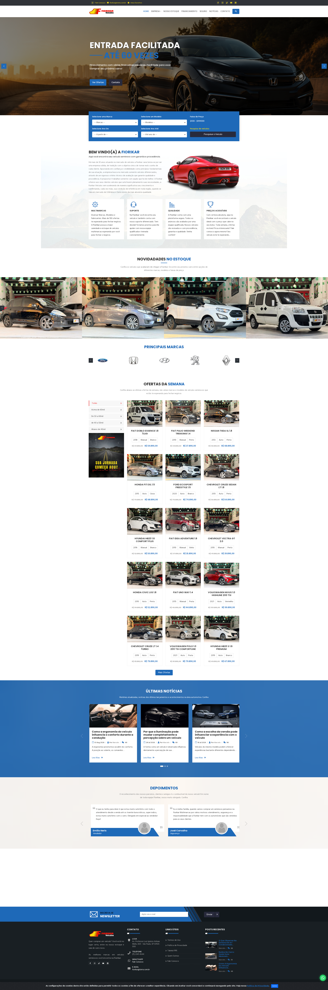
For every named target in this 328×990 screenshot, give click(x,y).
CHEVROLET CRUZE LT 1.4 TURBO (145, 648)
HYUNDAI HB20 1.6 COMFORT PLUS (145, 540)
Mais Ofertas (164, 672)
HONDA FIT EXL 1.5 (145, 484)
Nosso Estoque (171, 11)
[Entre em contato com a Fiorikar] (106, 455)
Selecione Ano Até (149, 128)
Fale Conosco (100, 2)
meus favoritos (136, 2)
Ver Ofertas (98, 82)
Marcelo (123, 742)
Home (146, 11)
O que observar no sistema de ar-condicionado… (228, 942)
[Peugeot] (164, 360)
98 (133, 742)
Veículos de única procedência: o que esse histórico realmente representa (224, 735)
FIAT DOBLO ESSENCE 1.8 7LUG (144, 432)
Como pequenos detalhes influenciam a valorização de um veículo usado (171, 735)
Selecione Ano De (100, 128)
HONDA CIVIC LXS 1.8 (144, 592)
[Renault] (195, 360)
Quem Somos (173, 956)
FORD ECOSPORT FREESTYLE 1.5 (183, 486)
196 (236, 742)
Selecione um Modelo (151, 116)
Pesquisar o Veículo (213, 134)
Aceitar (274, 986)
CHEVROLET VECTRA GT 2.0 (221, 540)
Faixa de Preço (197, 116)
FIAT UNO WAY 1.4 (183, 592)
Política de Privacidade (177, 945)
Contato (225, 11)
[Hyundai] (133, 360)
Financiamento (189, 11)
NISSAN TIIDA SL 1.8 (221, 430)
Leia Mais (104, 757)
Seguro (203, 11)
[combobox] (115, 122)
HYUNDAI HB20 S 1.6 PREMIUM (222, 648)
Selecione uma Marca (102, 116)
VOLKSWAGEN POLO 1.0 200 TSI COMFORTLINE (183, 648)
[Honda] (102, 360)
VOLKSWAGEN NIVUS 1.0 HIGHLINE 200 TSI (221, 594)
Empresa (155, 11)
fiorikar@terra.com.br (117, 2)
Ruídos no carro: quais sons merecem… (226, 954)
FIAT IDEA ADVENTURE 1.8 (183, 538)
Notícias (213, 11)
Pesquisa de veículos (199, 128)
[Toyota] (226, 360)
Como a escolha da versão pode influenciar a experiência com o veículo (121, 735)
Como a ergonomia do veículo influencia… (228, 965)
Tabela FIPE (172, 950)
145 (184, 742)
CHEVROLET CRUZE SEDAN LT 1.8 (221, 486)
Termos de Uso (174, 940)
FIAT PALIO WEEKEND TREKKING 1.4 (183, 432)
